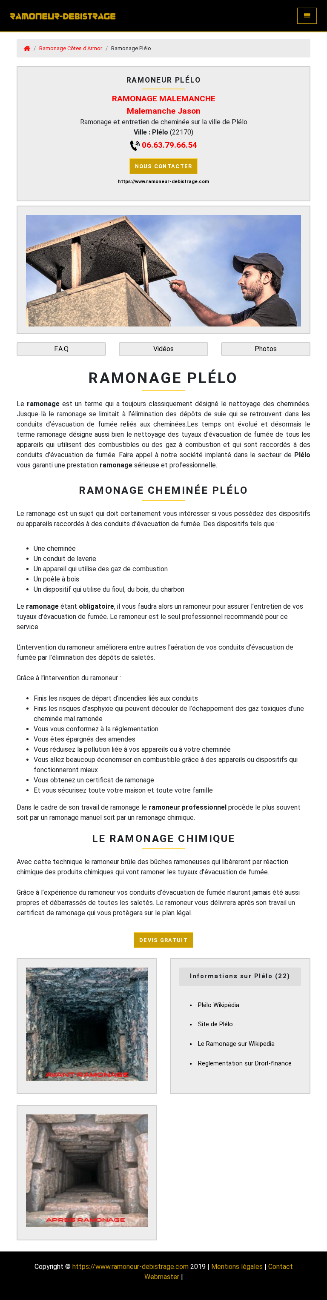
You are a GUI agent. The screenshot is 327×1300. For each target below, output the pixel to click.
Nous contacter (163, 166)
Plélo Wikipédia (218, 1005)
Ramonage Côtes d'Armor (70, 48)
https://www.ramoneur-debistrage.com (130, 1267)
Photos (266, 349)
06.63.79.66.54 (169, 145)
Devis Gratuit (163, 940)
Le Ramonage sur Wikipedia (236, 1044)
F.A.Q (61, 349)
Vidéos (163, 349)
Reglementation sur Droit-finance (245, 1063)
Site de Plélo (215, 1024)
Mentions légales (237, 1267)
